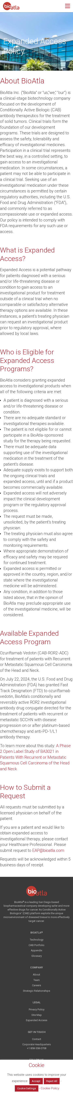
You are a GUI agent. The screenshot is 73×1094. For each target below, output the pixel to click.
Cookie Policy (50, 1088)
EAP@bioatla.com (48, 850)
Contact (36, 1039)
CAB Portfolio (36, 945)
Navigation (67, 6)
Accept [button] (36, 1081)
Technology (36, 939)
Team (36, 980)
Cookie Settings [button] (26, 1088)
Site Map (36, 1014)
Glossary (36, 955)
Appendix (36, 950)
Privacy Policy (36, 1009)
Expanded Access (36, 1020)
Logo (11, 5)
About (36, 974)
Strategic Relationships (36, 990)
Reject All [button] (51, 1081)
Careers (36, 985)
